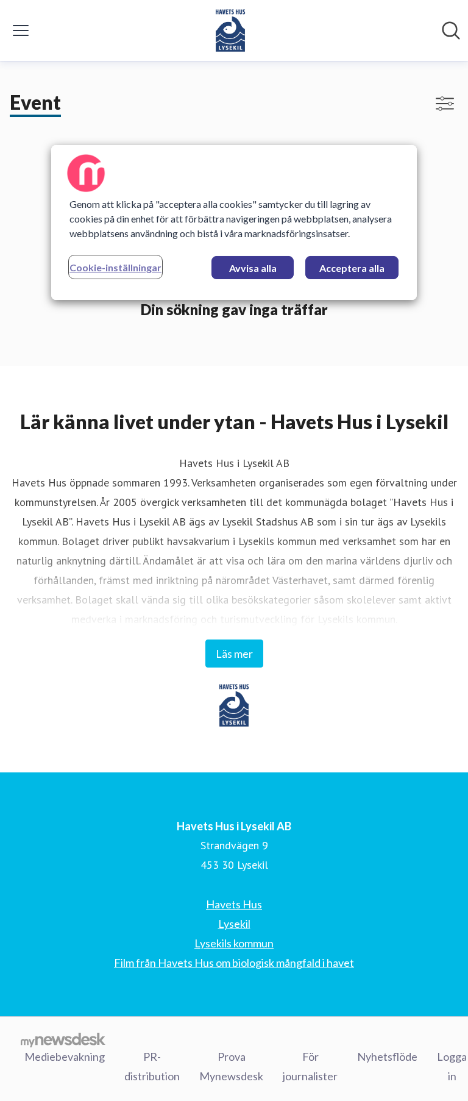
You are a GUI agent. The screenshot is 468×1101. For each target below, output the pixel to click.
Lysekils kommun (234, 943)
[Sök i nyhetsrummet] (451, 30)
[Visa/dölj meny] (20, 30)
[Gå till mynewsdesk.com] (63, 1039)
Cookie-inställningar (115, 267)
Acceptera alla (352, 268)
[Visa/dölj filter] (444, 103)
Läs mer (234, 653)
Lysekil (234, 923)
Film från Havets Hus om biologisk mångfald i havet (234, 962)
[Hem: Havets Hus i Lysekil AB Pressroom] (230, 30)
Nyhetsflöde (387, 1056)
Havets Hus (234, 904)
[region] (234, 222)
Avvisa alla (253, 268)
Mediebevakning (64, 1056)
